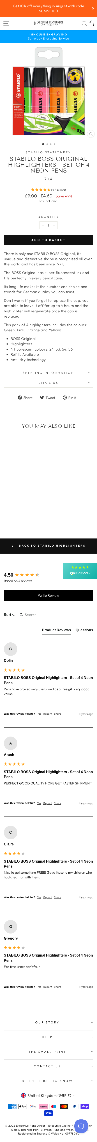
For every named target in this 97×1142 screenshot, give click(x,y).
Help (47, 1037)
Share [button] (57, 713)
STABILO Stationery (49, 152)
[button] (48, 190)
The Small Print (47, 1051)
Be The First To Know (47, 1081)
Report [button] (47, 713)
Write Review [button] (48, 595)
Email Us (49, 382)
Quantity (49, 217)
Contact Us (47, 1066)
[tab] (56, 631)
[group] (48, 575)
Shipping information (48, 372)
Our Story (47, 1022)
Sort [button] (8, 615)
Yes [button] (39, 713)
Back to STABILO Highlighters (51, 545)
